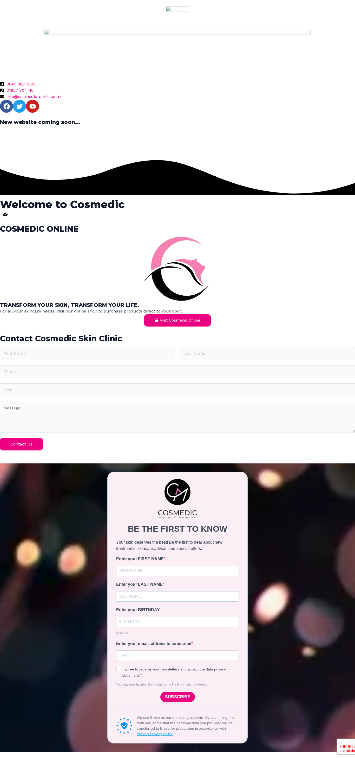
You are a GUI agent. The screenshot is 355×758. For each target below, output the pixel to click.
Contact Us (21, 444)
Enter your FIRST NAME (140, 559)
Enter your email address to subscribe (153, 643)
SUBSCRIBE (177, 697)
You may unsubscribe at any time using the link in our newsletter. (161, 684)
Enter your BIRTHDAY (138, 610)
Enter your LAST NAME (139, 584)
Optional (122, 633)
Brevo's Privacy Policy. (155, 734)
